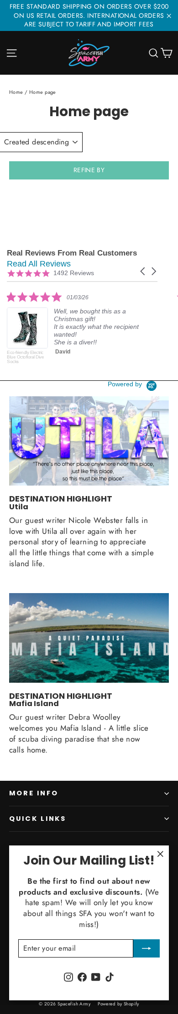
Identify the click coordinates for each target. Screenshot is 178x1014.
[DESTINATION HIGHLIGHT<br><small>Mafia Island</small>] (89, 638)
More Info (33, 793)
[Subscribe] (146, 948)
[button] (143, 271)
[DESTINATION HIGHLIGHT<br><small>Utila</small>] (89, 441)
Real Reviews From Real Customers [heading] (72, 253)
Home (16, 92)
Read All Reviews (39, 263)
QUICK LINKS (37, 818)
